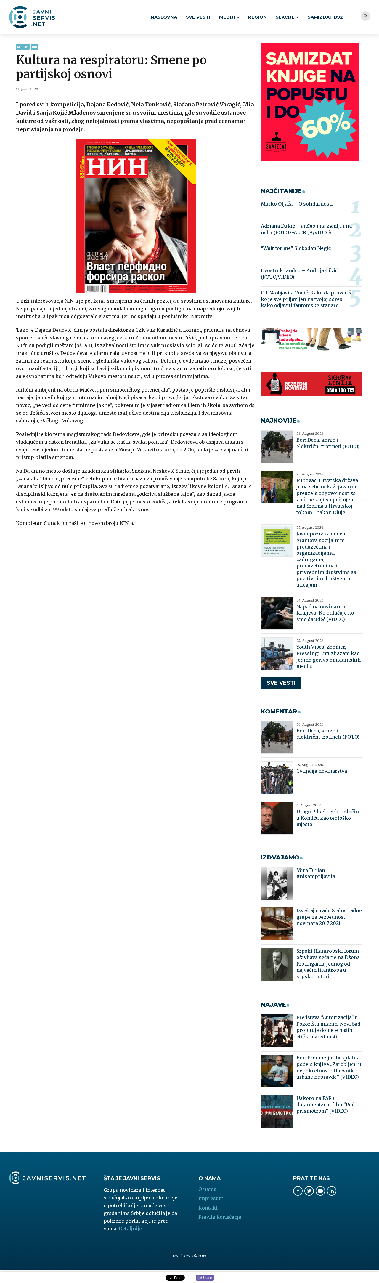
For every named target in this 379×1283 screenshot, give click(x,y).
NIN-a (126, 523)
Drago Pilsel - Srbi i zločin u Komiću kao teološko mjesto (327, 818)
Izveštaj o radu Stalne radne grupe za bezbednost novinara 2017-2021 (329, 916)
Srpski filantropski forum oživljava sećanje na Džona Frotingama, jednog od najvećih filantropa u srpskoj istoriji (328, 963)
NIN (34, 47)
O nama (207, 1189)
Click (205, 1278)
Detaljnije (130, 1228)
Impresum (211, 1198)
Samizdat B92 (325, 17)
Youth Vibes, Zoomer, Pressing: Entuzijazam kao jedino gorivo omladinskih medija (328, 656)
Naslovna (164, 17)
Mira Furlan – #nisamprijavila (315, 873)
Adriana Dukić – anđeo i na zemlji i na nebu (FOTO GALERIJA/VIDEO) (306, 229)
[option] (136, 216)
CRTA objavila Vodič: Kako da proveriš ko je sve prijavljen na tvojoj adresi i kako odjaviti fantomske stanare (306, 299)
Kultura (22, 47)
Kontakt (208, 1208)
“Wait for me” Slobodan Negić (296, 248)
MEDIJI (227, 17)
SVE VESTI (198, 17)
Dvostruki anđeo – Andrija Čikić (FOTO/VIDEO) (299, 273)
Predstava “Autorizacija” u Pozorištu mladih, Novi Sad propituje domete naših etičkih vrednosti (328, 1027)
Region (257, 17)
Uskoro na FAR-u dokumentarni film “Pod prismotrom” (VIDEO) (325, 1104)
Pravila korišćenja (219, 1217)
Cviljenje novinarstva (321, 771)
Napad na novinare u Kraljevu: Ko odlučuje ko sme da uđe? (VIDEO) (325, 613)
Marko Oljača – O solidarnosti (297, 204)
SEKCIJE (285, 17)
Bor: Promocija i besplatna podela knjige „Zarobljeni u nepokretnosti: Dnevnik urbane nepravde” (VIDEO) (328, 1067)
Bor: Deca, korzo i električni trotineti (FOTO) (327, 443)
